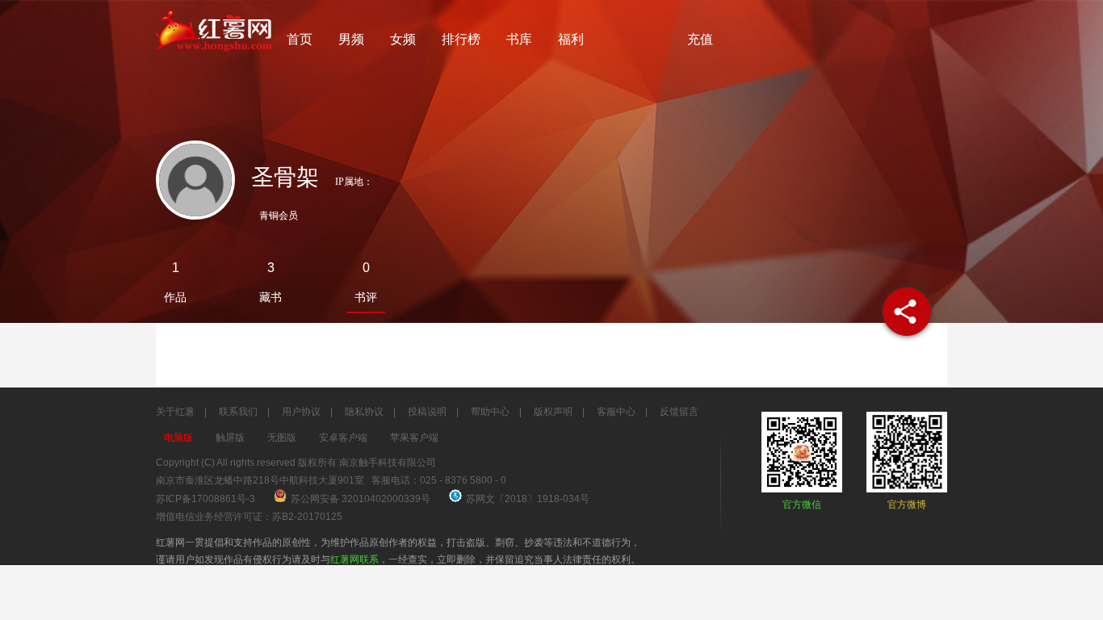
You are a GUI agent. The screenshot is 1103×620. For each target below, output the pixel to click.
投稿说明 (427, 411)
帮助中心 (490, 411)
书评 (365, 297)
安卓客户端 (343, 437)
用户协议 (301, 411)
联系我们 (238, 411)
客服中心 (616, 411)
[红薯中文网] (215, 56)
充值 (700, 39)
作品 (175, 297)
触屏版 (230, 437)
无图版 (281, 437)
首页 (299, 39)
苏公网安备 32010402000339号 (362, 499)
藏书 (270, 297)
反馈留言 (679, 411)
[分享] (907, 311)
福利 (571, 39)
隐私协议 (364, 411)
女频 (403, 39)
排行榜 (461, 39)
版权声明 (553, 411)
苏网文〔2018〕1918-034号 (527, 499)
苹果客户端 (414, 437)
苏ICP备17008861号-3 (205, 499)
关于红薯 (175, 411)
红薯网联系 (354, 559)
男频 (351, 39)
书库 (519, 39)
